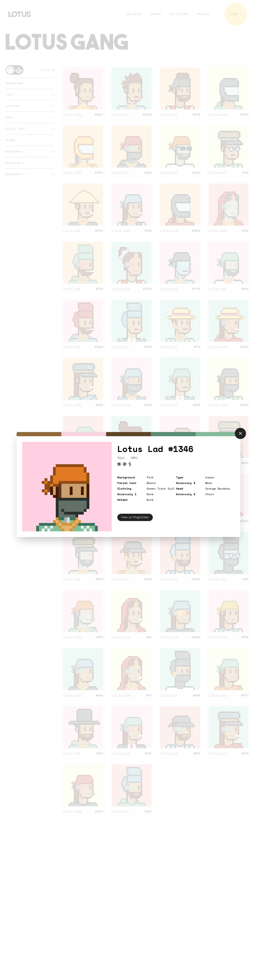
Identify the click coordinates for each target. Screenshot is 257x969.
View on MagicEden (135, 517)
